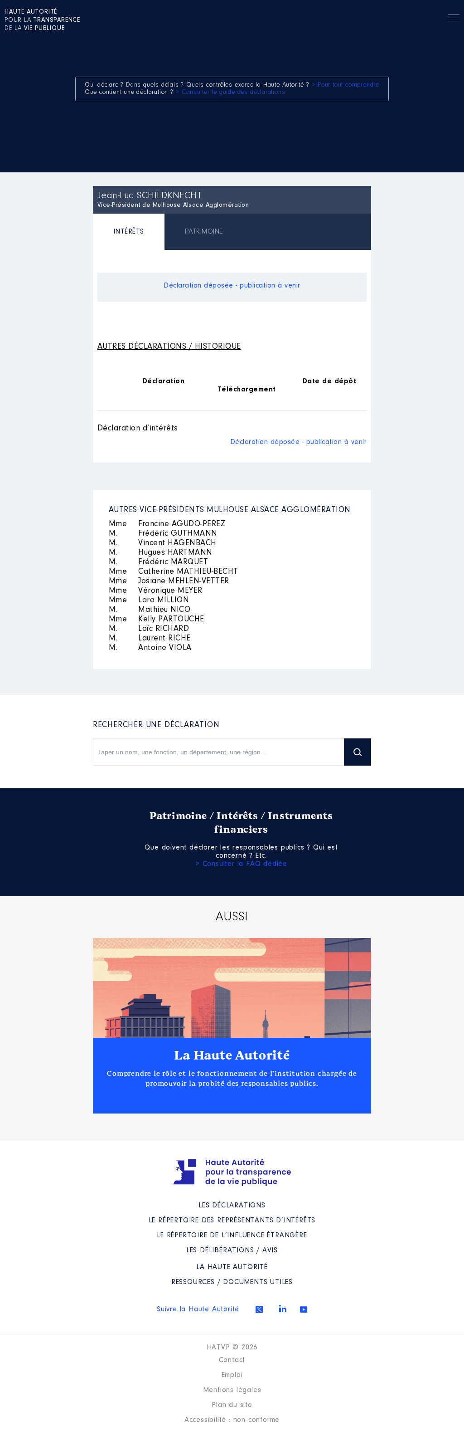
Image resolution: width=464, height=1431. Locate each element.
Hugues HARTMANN (161, 553)
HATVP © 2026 (232, 1347)
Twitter (259, 1309)
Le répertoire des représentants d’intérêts (232, 1220)
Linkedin (282, 1308)
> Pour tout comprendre (346, 85)
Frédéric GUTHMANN (163, 534)
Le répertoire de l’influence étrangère (232, 1235)
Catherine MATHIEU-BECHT (173, 572)
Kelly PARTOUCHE (156, 619)
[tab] (128, 233)
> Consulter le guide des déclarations (230, 92)
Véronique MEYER (156, 591)
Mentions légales (232, 1390)
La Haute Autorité (232, 1055)
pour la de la (42, 20)
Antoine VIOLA (150, 648)
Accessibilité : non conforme (232, 1420)
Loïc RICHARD (149, 629)
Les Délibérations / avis (232, 1250)
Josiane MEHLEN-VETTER (169, 581)
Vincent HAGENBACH (163, 543)
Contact (232, 1360)
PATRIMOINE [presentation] (204, 231)
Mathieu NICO (150, 610)
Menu (453, 19)
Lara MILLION (149, 600)
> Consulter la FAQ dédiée (241, 864)
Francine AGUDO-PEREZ (167, 524)
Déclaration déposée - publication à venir (232, 285)
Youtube (303, 1309)
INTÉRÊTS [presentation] (128, 231)
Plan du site (232, 1405)
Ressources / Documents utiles (232, 1282)
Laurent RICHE (150, 639)
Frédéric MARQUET (158, 562)
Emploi (232, 1375)
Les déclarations (232, 1205)
